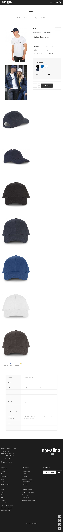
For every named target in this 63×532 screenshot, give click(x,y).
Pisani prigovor (26, 497)
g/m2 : (36, 50)
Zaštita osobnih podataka (29, 500)
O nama (24, 484)
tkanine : (36, 46)
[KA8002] (56, 28)
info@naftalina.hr (8, 458)
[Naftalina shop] (7, 2)
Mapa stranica (26, 502)
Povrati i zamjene (27, 489)
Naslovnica (20, 17)
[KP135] (59, 28)
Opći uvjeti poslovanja (28, 481)
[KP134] (16, 45)
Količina (39, 53)
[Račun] (54, 2)
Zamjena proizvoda (27, 495)
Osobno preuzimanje (28, 492)
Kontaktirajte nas (26, 474)
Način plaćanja (26, 487)
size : (37, 74)
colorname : (40, 62)
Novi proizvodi (26, 471)
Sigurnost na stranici (27, 479)
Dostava (24, 476)
